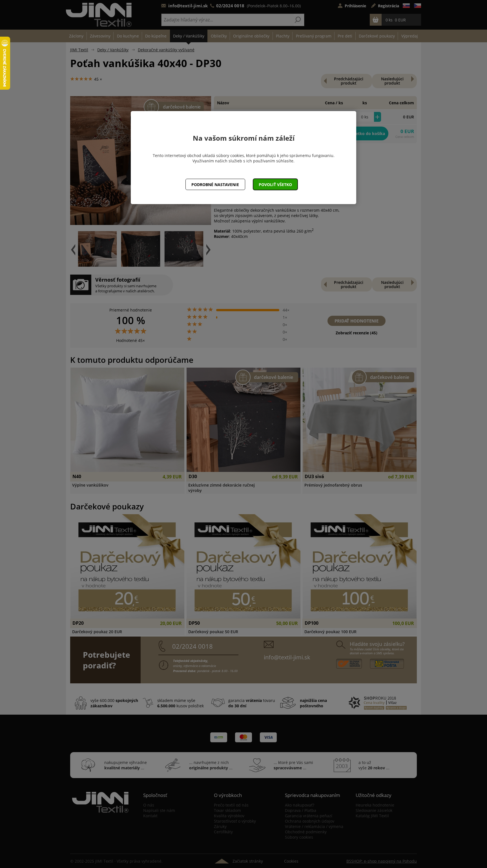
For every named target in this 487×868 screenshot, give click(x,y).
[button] (275, 184)
